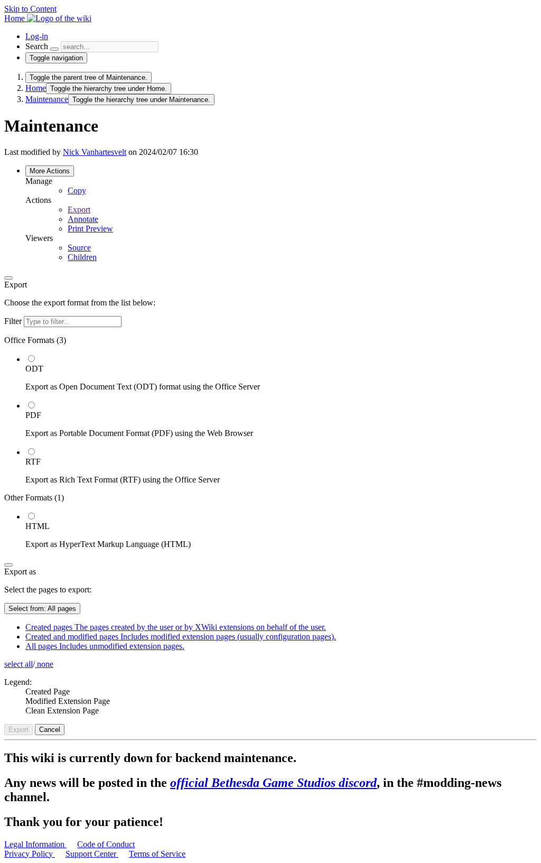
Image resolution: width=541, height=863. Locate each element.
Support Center (92, 853)
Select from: (42, 609)
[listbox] (270, 442)
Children (82, 257)
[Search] (54, 49)
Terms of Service (157, 853)
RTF (33, 461)
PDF (33, 415)
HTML (37, 526)
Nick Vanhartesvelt (94, 151)
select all (18, 664)
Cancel (49, 730)
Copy (77, 190)
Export (79, 209)
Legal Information (35, 844)
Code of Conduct (106, 844)
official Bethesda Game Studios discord (273, 783)
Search (36, 46)
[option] (281, 373)
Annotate (83, 219)
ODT (34, 368)
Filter (14, 321)
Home (35, 87)
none (44, 664)
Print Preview (90, 228)
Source (79, 247)
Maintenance (46, 99)
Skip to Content (30, 8)
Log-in (36, 36)
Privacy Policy (29, 853)
